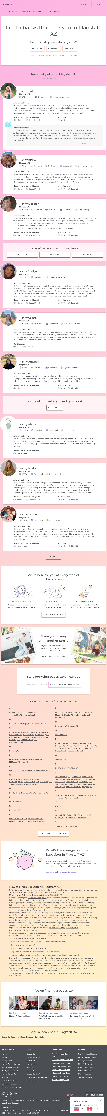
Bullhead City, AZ (39, 724)
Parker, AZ (85, 743)
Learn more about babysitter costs (61, 872)
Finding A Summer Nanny (20, 1016)
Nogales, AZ (73, 726)
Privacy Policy (28, 1111)
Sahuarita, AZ (87, 777)
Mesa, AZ (59, 715)
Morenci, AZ (60, 718)
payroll (61, 892)
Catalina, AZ (44, 732)
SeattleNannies (85, 1077)
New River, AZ (61, 726)
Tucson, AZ (73, 798)
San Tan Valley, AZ (74, 779)
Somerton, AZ (74, 784)
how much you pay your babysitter (63, 928)
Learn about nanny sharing (53, 656)
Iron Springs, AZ (15, 802)
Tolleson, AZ (92, 795)
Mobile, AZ (68, 715)
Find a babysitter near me (53, 834)
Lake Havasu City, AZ (18, 819)
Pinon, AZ (89, 748)
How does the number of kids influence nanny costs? (82, 1017)
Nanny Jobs (39, 1037)
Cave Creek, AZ (15, 735)
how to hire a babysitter (42, 973)
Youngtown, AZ (61, 826)
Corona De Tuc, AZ (29, 740)
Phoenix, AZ (92, 746)
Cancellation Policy (60, 1111)
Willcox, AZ (59, 818)
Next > (53, 557)
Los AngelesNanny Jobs (62, 1060)
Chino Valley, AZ (42, 735)
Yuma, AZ (73, 826)
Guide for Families (9, 1081)
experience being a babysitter (34, 938)
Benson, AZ (14, 724)
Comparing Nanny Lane (12, 1087)
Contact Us (6, 1096)
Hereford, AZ (14, 793)
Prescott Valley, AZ (75, 751)
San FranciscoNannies (87, 1054)
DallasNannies (84, 1074)
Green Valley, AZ (17, 784)
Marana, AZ (60, 713)
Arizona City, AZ (15, 715)
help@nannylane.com (11, 1103)
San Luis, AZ (60, 779)
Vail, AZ (58, 807)
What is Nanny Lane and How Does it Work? (51, 1017)
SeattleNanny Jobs (60, 1080)
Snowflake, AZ (61, 784)
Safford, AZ (76, 777)
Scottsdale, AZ (89, 779)
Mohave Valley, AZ (82, 715)
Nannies (29, 1037)
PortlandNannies (85, 1067)
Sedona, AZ (60, 782)
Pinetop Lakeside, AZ (74, 748)
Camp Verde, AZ (16, 732)
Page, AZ (59, 743)
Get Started (54, 408)
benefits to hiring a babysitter (81, 900)
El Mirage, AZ (14, 762)
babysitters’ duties (66, 915)
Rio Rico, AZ (73, 768)
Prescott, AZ (60, 751)
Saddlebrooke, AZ (62, 777)
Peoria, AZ (81, 746)
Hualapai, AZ (43, 793)
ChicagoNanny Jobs (61, 1063)
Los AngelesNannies (87, 1057)
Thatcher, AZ (80, 795)
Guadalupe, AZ (31, 784)
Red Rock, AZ (61, 768)
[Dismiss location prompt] (100, 1100)
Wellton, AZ (71, 815)
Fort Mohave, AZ (28, 771)
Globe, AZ (35, 779)
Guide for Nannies (9, 1084)
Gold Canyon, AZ (16, 782)
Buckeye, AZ (25, 724)
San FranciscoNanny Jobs (61, 1055)
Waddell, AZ (60, 815)
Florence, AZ (14, 771)
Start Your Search (53, 615)
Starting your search (17, 1013)
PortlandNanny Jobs (61, 1070)
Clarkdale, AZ (14, 737)
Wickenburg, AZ (84, 815)
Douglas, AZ (14, 751)
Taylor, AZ (59, 795)
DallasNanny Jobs (60, 1076)
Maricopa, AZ (71, 713)
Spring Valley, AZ (88, 784)
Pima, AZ (60, 748)
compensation (15, 970)
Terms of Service (43, 1111)
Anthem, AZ (14, 713)
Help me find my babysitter (64, 685)
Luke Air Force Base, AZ (36, 821)
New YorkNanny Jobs (61, 1066)
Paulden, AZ (60, 746)
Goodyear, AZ (46, 782)
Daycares (31, 1071)
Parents (5, 1057)
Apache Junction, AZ (29, 713)
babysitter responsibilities (72, 968)
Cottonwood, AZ (16, 742)
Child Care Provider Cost (37, 1077)
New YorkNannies (86, 1064)
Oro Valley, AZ (61, 735)
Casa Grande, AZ (31, 732)
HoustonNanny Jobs (61, 1073)
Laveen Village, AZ (35, 819)
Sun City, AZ (60, 787)
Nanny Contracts (9, 1074)
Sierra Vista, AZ (85, 782)
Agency (5, 1077)
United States (26, 12)
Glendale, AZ (24, 779)
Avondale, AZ (29, 715)
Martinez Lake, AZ (86, 713)
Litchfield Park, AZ (17, 821)
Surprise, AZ (87, 787)
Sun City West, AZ (73, 787)
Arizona (37, 12)
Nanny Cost (32, 1081)
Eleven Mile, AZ (15, 760)
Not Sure (70, 48)
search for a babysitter (37, 898)
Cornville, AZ (14, 740)
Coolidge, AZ (42, 737)
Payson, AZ (71, 746)
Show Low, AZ (72, 782)
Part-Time (53, 48)
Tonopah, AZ (61, 798)
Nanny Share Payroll (10, 1067)
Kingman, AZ (14, 810)
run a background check (19, 963)
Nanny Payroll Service (11, 1064)
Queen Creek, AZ (62, 760)
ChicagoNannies (85, 1061)
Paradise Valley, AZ (72, 743)
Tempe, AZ (69, 795)
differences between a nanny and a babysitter (62, 905)
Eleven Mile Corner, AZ (32, 760)
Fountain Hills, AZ (43, 771)
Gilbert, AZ (13, 779)
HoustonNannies (85, 1071)
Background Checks (10, 1071)
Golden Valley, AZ (31, 782)
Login (83, 4)
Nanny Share (7, 1061)
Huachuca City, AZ (28, 793)
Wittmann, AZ (83, 818)
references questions (84, 958)
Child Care (20, 1037)
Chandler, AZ (28, 735)
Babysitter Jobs (8, 1037)
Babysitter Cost (33, 1074)
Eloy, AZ (24, 762)
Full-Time (37, 48)
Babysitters (14, 12)
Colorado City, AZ (29, 737)
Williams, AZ (71, 818)
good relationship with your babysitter (80, 965)
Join (98, 4)
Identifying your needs (48, 1013)
